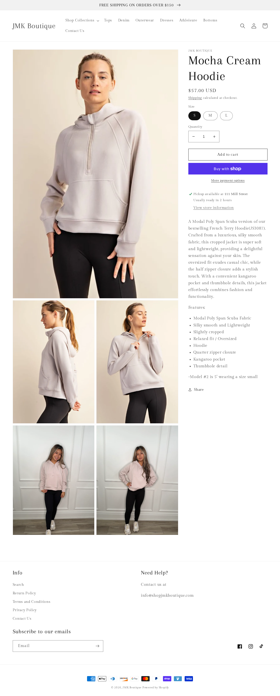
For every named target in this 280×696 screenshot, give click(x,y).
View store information (213, 208)
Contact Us (22, 619)
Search (18, 585)
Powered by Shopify (155, 687)
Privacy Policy (25, 610)
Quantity (195, 127)
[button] (82, 20)
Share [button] (199, 390)
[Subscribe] (97, 646)
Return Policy (24, 593)
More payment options (228, 180)
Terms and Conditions (32, 602)
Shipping (195, 98)
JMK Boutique (132, 687)
